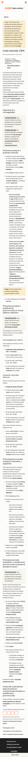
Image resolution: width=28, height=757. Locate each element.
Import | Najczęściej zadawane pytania (13, 734)
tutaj (19, 46)
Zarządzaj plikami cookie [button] (14, 747)
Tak (7, 713)
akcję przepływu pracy (12, 639)
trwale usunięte (15, 98)
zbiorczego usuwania (11, 327)
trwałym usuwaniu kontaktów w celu (16, 270)
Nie (14, 713)
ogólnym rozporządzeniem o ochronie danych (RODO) (16, 276)
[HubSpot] (2, 2)
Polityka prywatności (13, 744)
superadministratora (11, 145)
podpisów (16, 60)
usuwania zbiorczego (11, 141)
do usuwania (17, 134)
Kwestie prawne (11, 741)
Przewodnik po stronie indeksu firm (12, 731)
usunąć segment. (17, 478)
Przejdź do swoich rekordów (14, 349)
